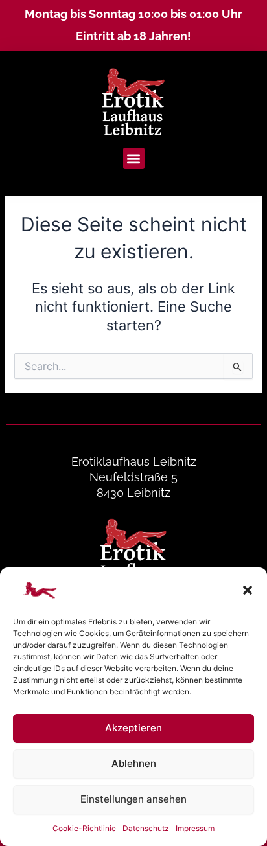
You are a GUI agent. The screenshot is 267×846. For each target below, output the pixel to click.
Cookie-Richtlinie (84, 828)
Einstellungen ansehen (133, 799)
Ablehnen (133, 763)
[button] (247, 590)
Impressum (195, 828)
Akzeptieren (133, 728)
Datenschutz (145, 828)
